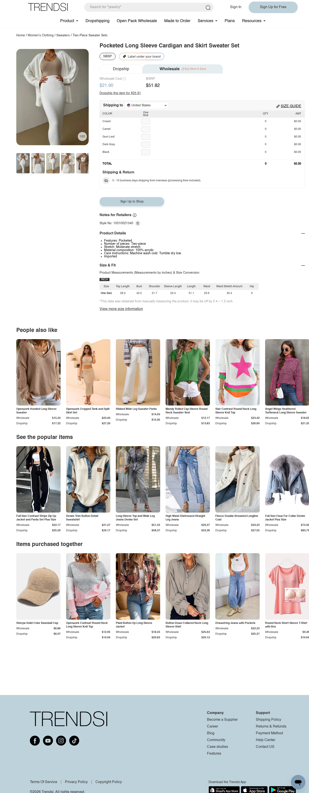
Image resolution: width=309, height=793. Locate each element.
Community (216, 740)
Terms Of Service (43, 782)
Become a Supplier (222, 720)
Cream (106, 121)
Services (205, 21)
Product (67, 21)
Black (105, 152)
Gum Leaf (108, 136)
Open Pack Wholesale (137, 21)
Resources (251, 21)
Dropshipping (97, 21)
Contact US (265, 747)
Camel (106, 129)
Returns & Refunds (271, 726)
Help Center (265, 740)
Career (212, 726)
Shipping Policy (268, 720)
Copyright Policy (108, 782)
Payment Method (269, 733)
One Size (145, 114)
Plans (230, 21)
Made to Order (177, 21)
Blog (210, 733)
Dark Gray (108, 144)
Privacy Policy (76, 782)
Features (214, 754)
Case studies (217, 747)
